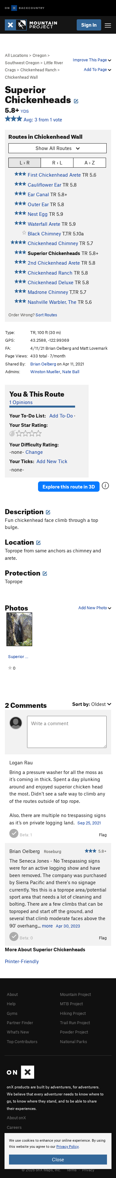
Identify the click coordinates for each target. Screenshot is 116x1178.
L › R (25, 162)
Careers (14, 1127)
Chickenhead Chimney (53, 243)
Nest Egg (38, 214)
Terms (71, 1169)
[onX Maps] (20, 1077)
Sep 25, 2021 (89, 822)
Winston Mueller (45, 371)
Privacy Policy (67, 1147)
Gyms (12, 1013)
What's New (18, 1031)
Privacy (88, 1169)
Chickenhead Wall (21, 77)
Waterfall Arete (44, 224)
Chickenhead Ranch (38, 69)
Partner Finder (20, 1022)
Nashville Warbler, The (52, 302)
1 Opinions (21, 402)
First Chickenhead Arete (54, 175)
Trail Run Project (75, 1022)
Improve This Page (90, 59)
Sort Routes (46, 314)
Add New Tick (51, 461)
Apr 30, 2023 (68, 925)
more (47, 925)
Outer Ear (38, 204)
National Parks (73, 1041)
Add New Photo (93, 607)
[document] (58, 1151)
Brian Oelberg (43, 363)
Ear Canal (38, 194)
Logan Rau (21, 762)
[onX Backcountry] (24, 8)
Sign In (89, 25)
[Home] (34, 25)
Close (58, 1159)
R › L (57, 162)
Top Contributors (22, 1041)
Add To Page (96, 69)
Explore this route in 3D (69, 486)
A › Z (89, 162)
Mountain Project (75, 994)
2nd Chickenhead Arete (54, 263)
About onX (16, 1117)
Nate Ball (70, 371)
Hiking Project (73, 1013)
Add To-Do (61, 415)
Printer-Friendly (22, 961)
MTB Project (71, 1003)
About (12, 994)
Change (34, 452)
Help (11, 1003)
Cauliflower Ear (44, 185)
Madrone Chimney (48, 292)
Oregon (39, 55)
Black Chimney (44, 233)
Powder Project (74, 1031)
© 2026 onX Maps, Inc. (41, 1169)
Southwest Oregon (22, 62)
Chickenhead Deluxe (50, 282)
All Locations (16, 55)
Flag (103, 834)
